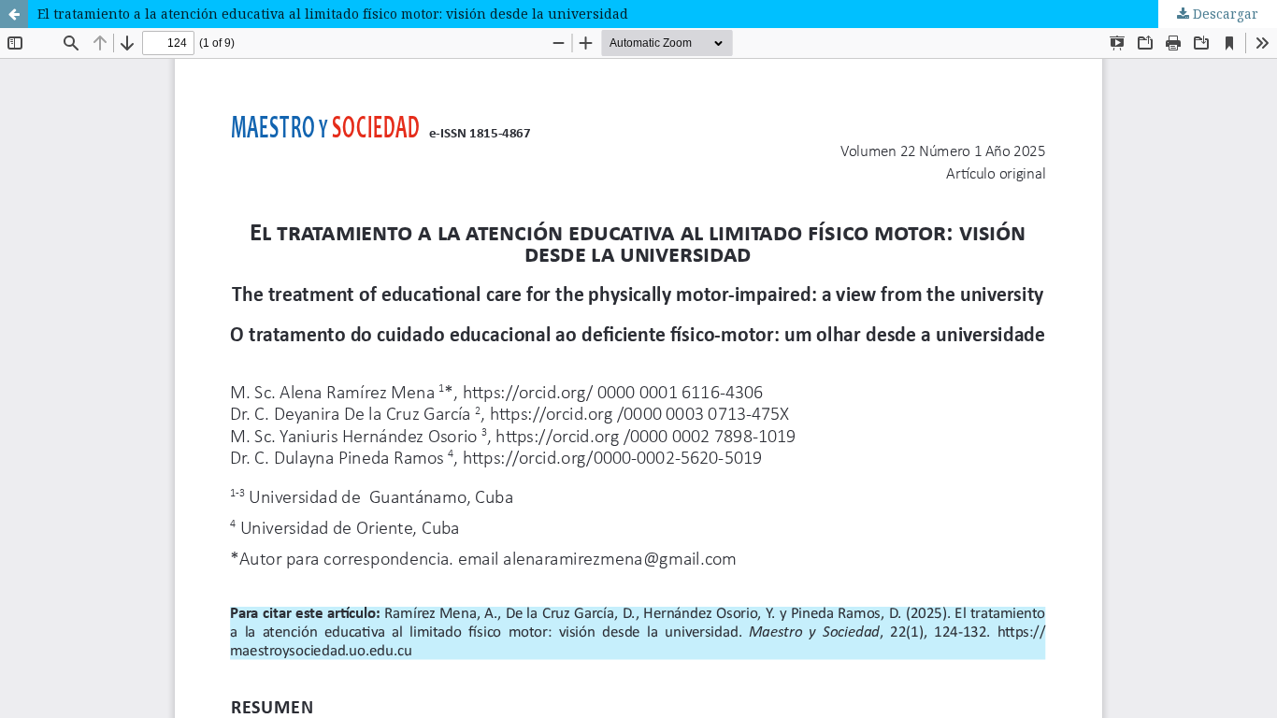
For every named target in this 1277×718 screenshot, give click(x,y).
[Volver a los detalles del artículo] (14, 14)
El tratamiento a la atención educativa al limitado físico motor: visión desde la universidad (332, 13)
